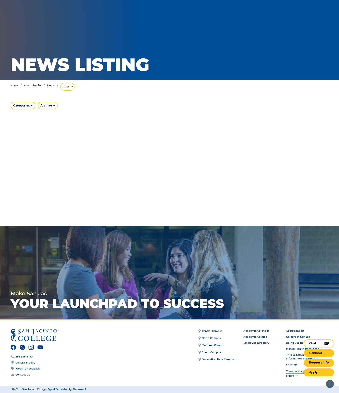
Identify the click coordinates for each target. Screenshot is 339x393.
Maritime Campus (213, 345)
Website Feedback (27, 368)
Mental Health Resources (302, 348)
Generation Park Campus (218, 359)
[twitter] (22, 347)
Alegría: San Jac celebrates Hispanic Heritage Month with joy (59, 200)
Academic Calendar (256, 330)
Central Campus (212, 331)
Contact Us (22, 374)
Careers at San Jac (298, 336)
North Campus (211, 338)
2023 (66, 86)
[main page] (28, 12)
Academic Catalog (255, 336)
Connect (315, 353)
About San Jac (33, 85)
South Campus (211, 352)
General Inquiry (25, 362)
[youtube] (39, 347)
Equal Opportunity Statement (67, 389)
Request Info (319, 362)
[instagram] (31, 348)
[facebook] (13, 348)
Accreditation (295, 330)
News (50, 85)
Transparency (295, 371)
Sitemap (291, 364)
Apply (313, 372)
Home (15, 85)
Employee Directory (256, 342)
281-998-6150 (24, 356)
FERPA (290, 376)
